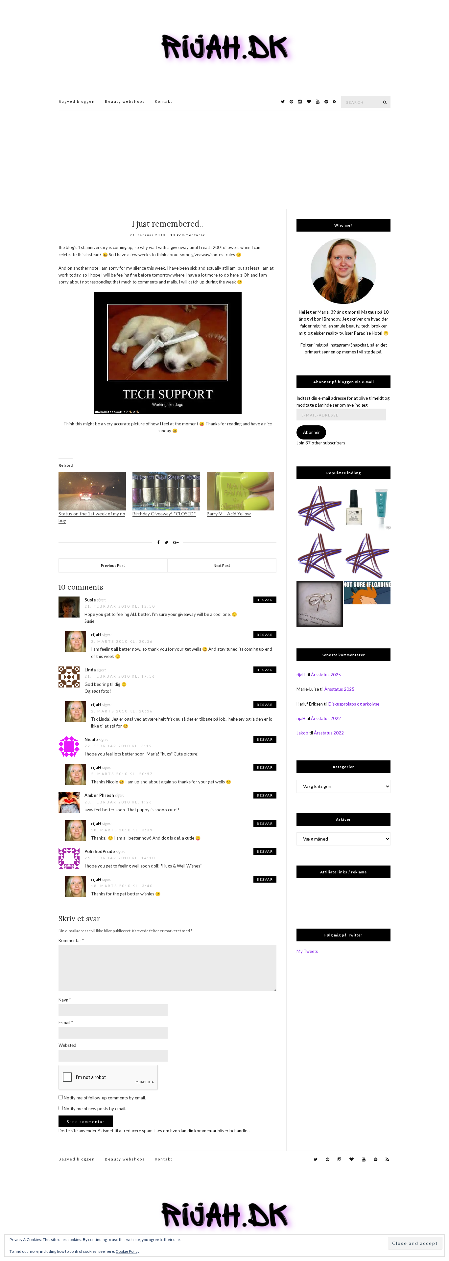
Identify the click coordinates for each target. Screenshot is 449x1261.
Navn (65, 999)
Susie (90, 599)
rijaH (96, 634)
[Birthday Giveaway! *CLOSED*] (166, 491)
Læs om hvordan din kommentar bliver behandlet (201, 1130)
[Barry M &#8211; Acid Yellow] (240, 491)
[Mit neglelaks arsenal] (367, 556)
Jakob (302, 732)
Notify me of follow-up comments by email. (105, 1097)
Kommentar (71, 940)
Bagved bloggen (77, 101)
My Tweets (307, 951)
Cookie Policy (127, 1251)
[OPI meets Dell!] (319, 509)
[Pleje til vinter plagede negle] (367, 509)
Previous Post (113, 565)
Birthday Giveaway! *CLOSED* (164, 513)
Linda (90, 669)
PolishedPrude (99, 851)
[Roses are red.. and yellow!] (319, 556)
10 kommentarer (187, 235)
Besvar (265, 600)
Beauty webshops (125, 101)
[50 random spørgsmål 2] (367, 604)
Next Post (222, 565)
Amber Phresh (99, 795)
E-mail (66, 1022)
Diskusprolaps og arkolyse (353, 704)
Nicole (91, 739)
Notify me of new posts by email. (95, 1108)
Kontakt (164, 101)
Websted (67, 1045)
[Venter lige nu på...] (319, 604)
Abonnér (311, 432)
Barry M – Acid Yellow (229, 513)
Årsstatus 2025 (326, 674)
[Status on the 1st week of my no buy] (92, 491)
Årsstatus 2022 (326, 718)
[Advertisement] (224, 160)
